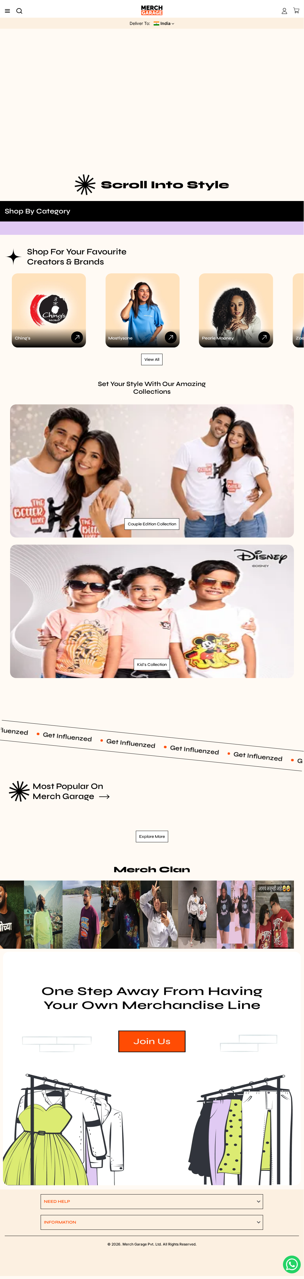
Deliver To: (140, 23)
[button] (152, 1202)
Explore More (152, 836)
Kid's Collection (152, 664)
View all (151, 359)
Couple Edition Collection (152, 524)
